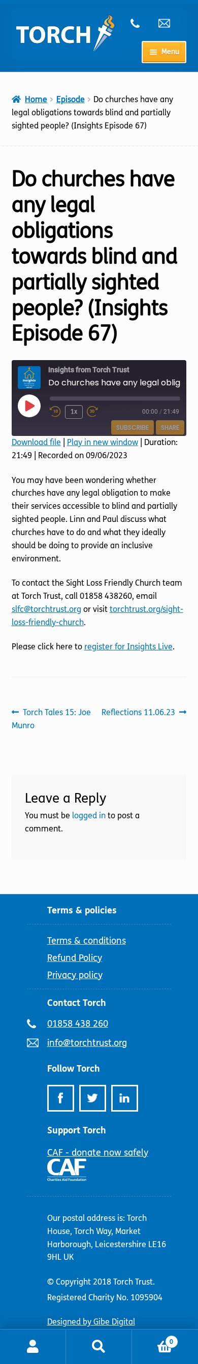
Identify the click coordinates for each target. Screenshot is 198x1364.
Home (36, 99)
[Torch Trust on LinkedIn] (124, 1098)
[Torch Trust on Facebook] (60, 1098)
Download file (36, 442)
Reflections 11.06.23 (138, 713)
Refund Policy (74, 957)
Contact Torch (76, 1002)
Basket (152, 1338)
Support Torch (76, 1130)
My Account (33, 1347)
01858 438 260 (140, 23)
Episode (70, 99)
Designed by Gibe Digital (91, 1322)
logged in (89, 815)
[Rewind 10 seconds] (55, 411)
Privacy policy (75, 975)
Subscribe (132, 427)
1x (74, 411)
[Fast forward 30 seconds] (98, 411)
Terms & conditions (86, 940)
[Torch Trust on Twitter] (92, 1098)
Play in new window (102, 442)
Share (170, 427)
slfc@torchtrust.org (46, 609)
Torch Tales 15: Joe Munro (51, 718)
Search (99, 1347)
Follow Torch (73, 1068)
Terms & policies (82, 910)
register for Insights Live (128, 646)
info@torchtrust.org (168, 23)
